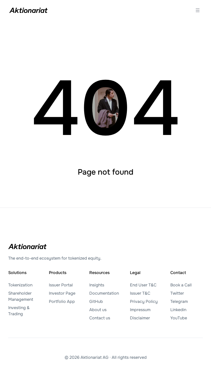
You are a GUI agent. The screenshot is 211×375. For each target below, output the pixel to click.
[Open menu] (197, 10)
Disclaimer (140, 318)
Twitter (177, 293)
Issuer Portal (61, 285)
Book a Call (181, 285)
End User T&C (143, 285)
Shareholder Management (20, 296)
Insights (96, 285)
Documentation (104, 293)
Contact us (99, 318)
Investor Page (62, 293)
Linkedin (178, 309)
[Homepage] (28, 10)
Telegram (179, 301)
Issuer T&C (140, 293)
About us (98, 309)
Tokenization (20, 285)
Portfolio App (62, 301)
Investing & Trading (19, 311)
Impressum (140, 309)
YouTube (178, 318)
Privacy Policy (144, 301)
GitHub (96, 301)
